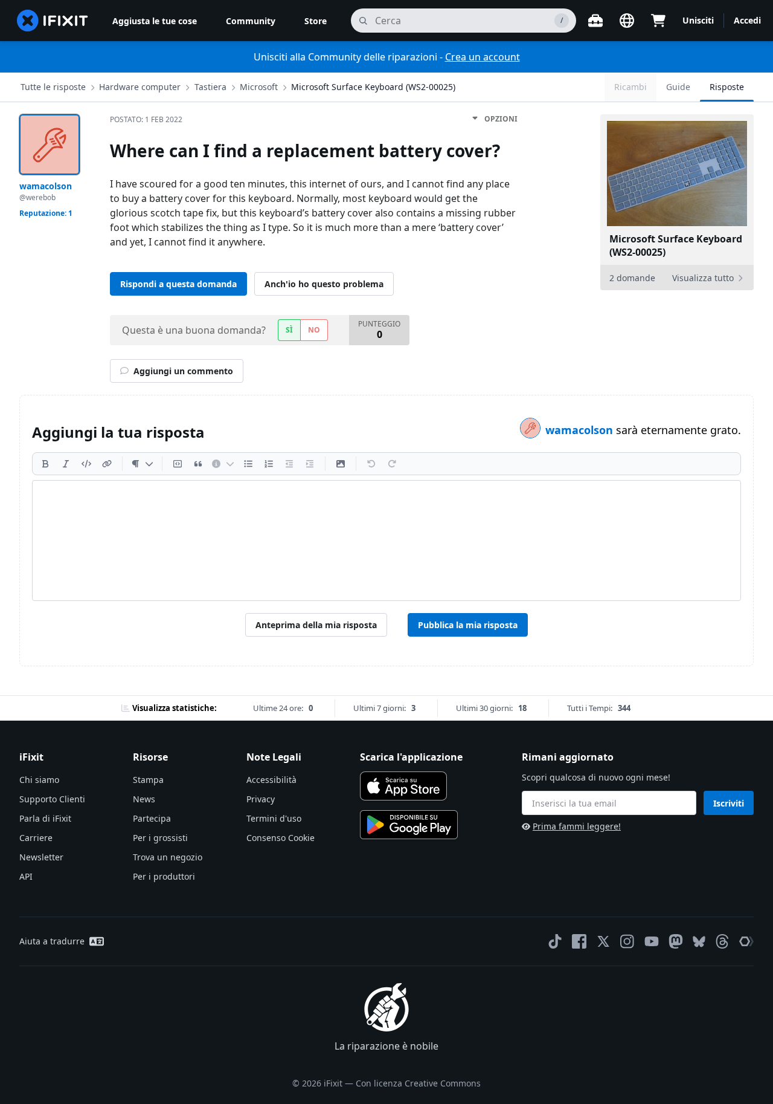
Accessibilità (271, 779)
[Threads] (722, 941)
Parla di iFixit (45, 818)
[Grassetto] (45, 463)
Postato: (146, 119)
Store (315, 21)
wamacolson (580, 430)
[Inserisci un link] (107, 463)
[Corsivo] (65, 463)
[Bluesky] (699, 941)
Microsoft (259, 87)
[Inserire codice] (86, 463)
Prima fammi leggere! (577, 826)
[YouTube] (651, 941)
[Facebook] (579, 941)
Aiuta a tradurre (52, 941)
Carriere (36, 837)
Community (250, 21)
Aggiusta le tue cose (154, 21)
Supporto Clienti (52, 799)
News (144, 799)
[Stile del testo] (142, 463)
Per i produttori (164, 876)
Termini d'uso (273, 818)
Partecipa (152, 818)
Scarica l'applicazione (411, 757)
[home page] (52, 20)
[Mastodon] (676, 941)
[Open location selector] (627, 20)
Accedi (747, 20)
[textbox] (386, 540)
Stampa (148, 779)
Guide (678, 87)
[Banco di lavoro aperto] (595, 20)
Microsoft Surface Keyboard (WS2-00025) (373, 87)
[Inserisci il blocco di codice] (177, 463)
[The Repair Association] (746, 941)
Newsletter (41, 857)
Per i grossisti (160, 837)
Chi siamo (39, 779)
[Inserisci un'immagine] (340, 463)
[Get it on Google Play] (409, 824)
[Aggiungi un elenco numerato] (268, 463)
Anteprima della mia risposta (316, 625)
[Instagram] (627, 941)
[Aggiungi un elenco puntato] (248, 463)
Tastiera (210, 87)
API (26, 876)
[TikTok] (555, 941)
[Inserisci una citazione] (198, 463)
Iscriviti (728, 803)
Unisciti (698, 20)
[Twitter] (603, 941)
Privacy (260, 799)
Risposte (727, 87)
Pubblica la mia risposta (468, 625)
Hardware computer (140, 87)
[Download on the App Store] (403, 785)
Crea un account (482, 56)
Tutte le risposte (53, 87)
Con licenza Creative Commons (418, 1083)
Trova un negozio (167, 857)
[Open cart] (658, 20)
